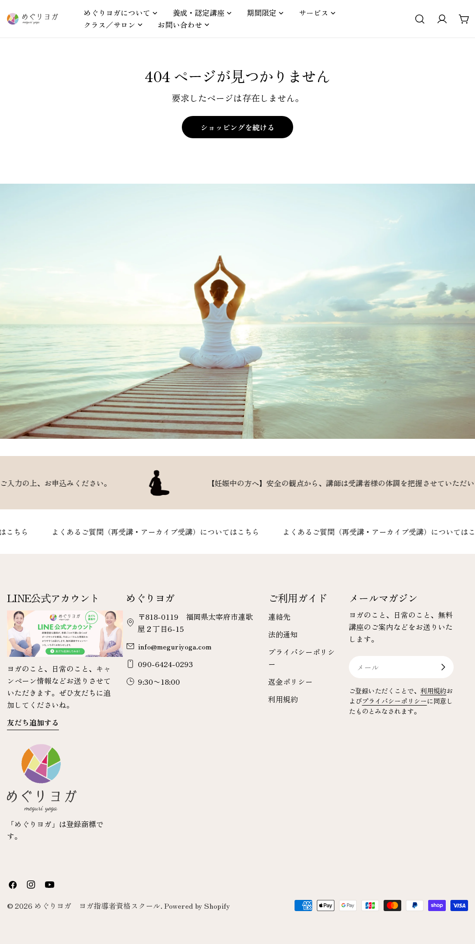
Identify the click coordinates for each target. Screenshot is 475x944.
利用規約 (283, 699)
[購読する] (443, 667)
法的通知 (283, 634)
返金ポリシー (290, 681)
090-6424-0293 (165, 663)
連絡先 (279, 616)
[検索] (420, 19)
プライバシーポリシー (394, 701)
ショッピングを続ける (237, 127)
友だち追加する (33, 722)
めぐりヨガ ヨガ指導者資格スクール (97, 905)
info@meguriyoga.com (175, 646)
